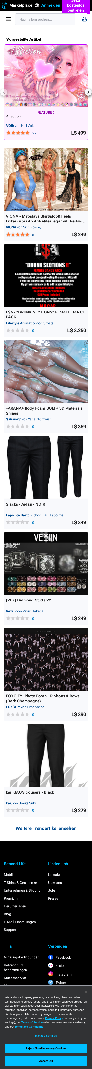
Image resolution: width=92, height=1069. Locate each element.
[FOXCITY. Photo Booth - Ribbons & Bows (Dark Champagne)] (46, 659)
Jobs (52, 890)
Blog (7, 914)
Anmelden (50, 5)
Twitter (60, 983)
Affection (13, 116)
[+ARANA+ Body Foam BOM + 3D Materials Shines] (46, 371)
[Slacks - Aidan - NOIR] (46, 467)
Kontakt (54, 875)
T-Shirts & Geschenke (20, 883)
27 (34, 133)
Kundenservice (15, 978)
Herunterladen (15, 906)
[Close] (86, 992)
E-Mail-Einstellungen (20, 922)
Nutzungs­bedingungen (21, 957)
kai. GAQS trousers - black (30, 792)
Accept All (46, 1060)
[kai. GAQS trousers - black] (46, 755)
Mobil (8, 875)
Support (10, 930)
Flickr (59, 966)
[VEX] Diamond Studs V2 (28, 600)
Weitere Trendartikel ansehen (46, 828)
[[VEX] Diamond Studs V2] (46, 563)
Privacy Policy (54, 1018)
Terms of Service (32, 1022)
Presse (53, 898)
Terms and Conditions (29, 1026)
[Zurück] (3, 92)
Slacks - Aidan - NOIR (25, 504)
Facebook (63, 957)
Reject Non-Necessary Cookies (46, 1048)
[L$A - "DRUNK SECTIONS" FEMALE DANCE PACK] (46, 275)
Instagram (63, 974)
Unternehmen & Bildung (22, 890)
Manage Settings (46, 1035)
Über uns (55, 883)
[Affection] (46, 76)
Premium (11, 898)
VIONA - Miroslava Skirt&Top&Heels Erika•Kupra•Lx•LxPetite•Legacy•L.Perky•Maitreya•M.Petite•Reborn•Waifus (45, 221)
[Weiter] (88, 92)
